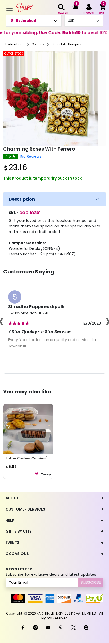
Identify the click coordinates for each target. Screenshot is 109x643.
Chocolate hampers (66, 44)
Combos (37, 44)
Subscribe (90, 582)
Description (22, 199)
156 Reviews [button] (31, 156)
